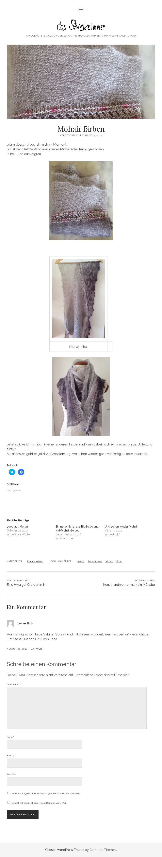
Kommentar (13, 684)
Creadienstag (60, 454)
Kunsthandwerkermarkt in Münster (129, 585)
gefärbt (81, 561)
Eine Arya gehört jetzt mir (26, 585)
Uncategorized (35, 561)
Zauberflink (24, 623)
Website (11, 774)
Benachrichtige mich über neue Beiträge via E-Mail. (39, 803)
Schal (119, 561)
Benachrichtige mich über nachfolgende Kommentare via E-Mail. (46, 793)
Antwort (37, 648)
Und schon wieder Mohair (121, 526)
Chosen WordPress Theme (64, 850)
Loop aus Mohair (17, 526)
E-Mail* (10, 755)
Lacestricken (95, 561)
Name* (10, 737)
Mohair (109, 561)
